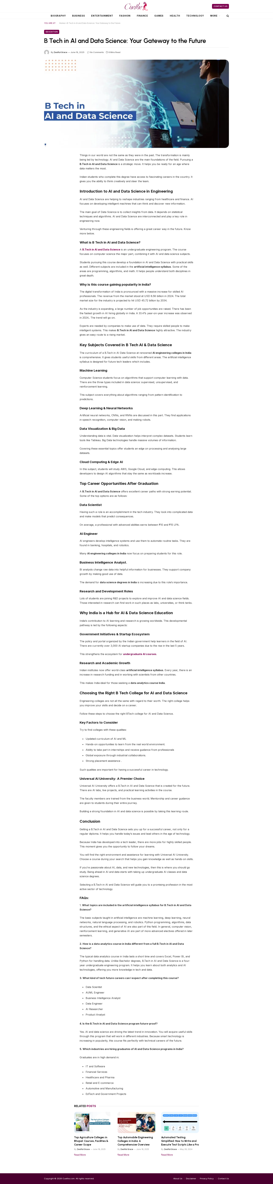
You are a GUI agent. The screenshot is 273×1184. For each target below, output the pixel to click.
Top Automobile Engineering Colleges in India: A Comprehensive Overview (135, 1141)
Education (52, 32)
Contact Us (220, 6)
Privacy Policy (207, 1178)
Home (62, 23)
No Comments (97, 52)
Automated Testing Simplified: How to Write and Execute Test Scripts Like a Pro (180, 1141)
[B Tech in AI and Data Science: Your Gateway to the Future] (136, 104)
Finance (142, 15)
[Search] (227, 16)
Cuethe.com (69, 1178)
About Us (177, 1178)
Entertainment (102, 15)
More (214, 15)
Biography (58, 15)
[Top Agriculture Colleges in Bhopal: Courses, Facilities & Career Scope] (93, 1122)
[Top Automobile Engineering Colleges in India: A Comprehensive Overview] (136, 1122)
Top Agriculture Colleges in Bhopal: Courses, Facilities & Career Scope (91, 1141)
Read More (80, 1154)
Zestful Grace (60, 52)
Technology (195, 15)
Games (159, 15)
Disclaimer (191, 1178)
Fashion (124, 15)
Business (78, 15)
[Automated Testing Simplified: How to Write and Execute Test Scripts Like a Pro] (180, 1122)
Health (175, 15)
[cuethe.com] (136, 6)
